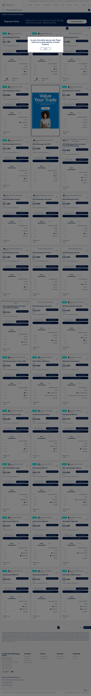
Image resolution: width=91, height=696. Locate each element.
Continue (45, 48)
